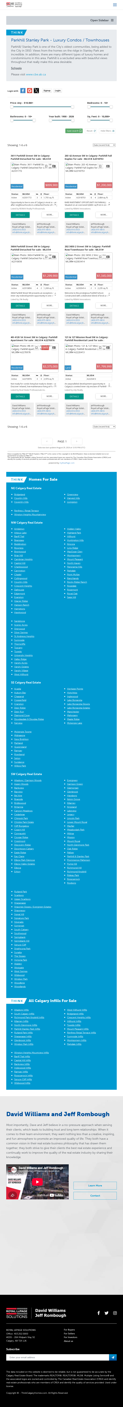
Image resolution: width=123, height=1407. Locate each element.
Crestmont (19, 841)
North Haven (73, 563)
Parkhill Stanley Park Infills (27, 1029)
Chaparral (19, 696)
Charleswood (21, 567)
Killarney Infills (21, 1021)
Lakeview (71, 810)
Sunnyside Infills (75, 1036)
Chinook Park (21, 818)
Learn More (95, 1185)
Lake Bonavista (74, 700)
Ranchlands (73, 578)
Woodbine (19, 983)
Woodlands (20, 986)
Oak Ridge (72, 848)
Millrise (70, 833)
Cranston (19, 704)
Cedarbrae (19, 814)
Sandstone (19, 621)
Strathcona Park (22, 948)
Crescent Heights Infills (79, 1017)
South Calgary (21, 929)
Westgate (19, 967)
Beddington (20, 544)
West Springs (20, 971)
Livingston (72, 502)
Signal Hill (19, 914)
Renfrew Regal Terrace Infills (81, 1032)
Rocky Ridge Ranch (77, 582)
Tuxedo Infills (73, 1025)
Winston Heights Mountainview (30, 514)
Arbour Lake (20, 532)
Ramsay (18, 750)
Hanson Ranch (21, 605)
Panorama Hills (74, 567)
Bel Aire (18, 795)
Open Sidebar (99, 20)
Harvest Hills (73, 498)
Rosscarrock (73, 879)
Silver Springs (21, 632)
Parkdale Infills (74, 1044)
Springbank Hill (21, 941)
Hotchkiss (72, 692)
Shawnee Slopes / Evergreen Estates (32, 907)
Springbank (19, 937)
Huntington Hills (75, 540)
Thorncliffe (19, 644)
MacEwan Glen (74, 551)
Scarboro (19, 895)
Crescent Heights (23, 586)
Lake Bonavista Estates (78, 708)
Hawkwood (20, 612)
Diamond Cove (22, 715)
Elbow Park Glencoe (24, 860)
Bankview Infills (22, 1064)
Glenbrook (72, 791)
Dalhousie (19, 589)
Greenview (72, 494)
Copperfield (20, 700)
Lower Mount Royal (77, 822)
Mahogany (72, 715)
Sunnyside (19, 640)
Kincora (71, 544)
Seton (17, 758)
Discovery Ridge (22, 845)
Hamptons (19, 608)
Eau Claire (19, 856)
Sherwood (19, 628)
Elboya (17, 867)
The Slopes (19, 956)
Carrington (19, 570)
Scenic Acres (21, 625)
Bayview (18, 791)
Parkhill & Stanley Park (78, 856)
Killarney (71, 803)
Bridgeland (19, 494)
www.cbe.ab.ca (36, 74)
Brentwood (20, 551)
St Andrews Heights (24, 636)
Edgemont (19, 593)
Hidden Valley (74, 529)
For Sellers (69, 1333)
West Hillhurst (21, 674)
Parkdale (71, 570)
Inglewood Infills (22, 1068)
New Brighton (21, 739)
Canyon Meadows (23, 810)
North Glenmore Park (78, 845)
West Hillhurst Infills (77, 1010)
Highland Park (74, 532)
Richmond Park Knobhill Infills (29, 1017)
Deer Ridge (20, 708)
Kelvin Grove (73, 799)
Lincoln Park (73, 818)
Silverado (19, 922)
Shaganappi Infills (23, 1036)
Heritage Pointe (75, 688)
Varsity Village (21, 670)
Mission (71, 837)
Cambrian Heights (23, 559)
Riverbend (19, 754)
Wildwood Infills (22, 1083)
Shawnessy (19, 910)
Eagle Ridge (20, 852)
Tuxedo (18, 651)
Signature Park (21, 918)
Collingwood (20, 578)
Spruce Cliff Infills (23, 1079)
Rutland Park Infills (23, 1032)
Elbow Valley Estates (24, 864)
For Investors (70, 1337)
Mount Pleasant (75, 559)
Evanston (19, 597)
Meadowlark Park (75, 829)
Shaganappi (20, 903)
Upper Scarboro (22, 899)
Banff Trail (19, 536)
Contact (95, 1195)
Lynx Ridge (72, 548)
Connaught (20, 833)
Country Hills (20, 498)
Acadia (17, 688)
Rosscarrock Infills (23, 1075)
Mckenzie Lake (74, 723)
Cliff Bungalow (21, 826)
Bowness (18, 548)
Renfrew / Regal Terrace (26, 510)
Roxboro (71, 883)
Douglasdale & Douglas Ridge (29, 719)
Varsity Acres (20, 663)
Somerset (19, 925)
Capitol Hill (19, 563)
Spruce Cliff (20, 944)
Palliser (70, 852)
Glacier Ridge (21, 601)
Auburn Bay (20, 692)
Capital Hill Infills (22, 1060)
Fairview (18, 723)
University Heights (23, 655)
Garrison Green (75, 784)
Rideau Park (73, 875)
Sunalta (18, 952)
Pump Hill (72, 864)
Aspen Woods (21, 784)
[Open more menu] (115, 4)
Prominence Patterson (78, 860)
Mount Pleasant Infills (78, 1029)
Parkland (18, 743)
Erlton (17, 871)
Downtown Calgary (24, 848)
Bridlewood (20, 803)
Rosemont (72, 589)
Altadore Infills (21, 1010)
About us (68, 1341)
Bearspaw (19, 540)
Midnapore (19, 735)
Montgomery (74, 555)
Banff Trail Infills (22, 1056)
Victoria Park (20, 960)
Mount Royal (73, 841)
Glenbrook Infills (22, 1040)
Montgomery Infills (76, 1040)
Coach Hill (19, 829)
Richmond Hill (74, 867)
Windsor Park (21, 979)
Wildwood (19, 975)
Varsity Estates (21, 666)
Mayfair (70, 826)
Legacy (70, 814)
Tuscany (18, 647)
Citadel (17, 574)
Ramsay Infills (21, 1071)
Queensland (20, 747)
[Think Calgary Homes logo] (14, 4)
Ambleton (19, 529)
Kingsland (72, 807)
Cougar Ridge (21, 837)
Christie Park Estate (24, 822)
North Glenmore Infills (25, 1025)
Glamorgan (72, 788)
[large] (98, 1313)
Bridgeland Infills (75, 1013)
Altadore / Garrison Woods (27, 780)
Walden (18, 963)
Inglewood (72, 696)
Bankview (19, 788)
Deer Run (19, 711)
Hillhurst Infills (74, 1021)
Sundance (19, 762)
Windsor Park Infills (23, 1044)
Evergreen (72, 780)
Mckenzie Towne (23, 731)
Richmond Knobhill (76, 871)
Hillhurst (71, 536)
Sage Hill (71, 597)
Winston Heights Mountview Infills (31, 1052)
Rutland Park (20, 891)
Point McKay (73, 574)
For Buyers (69, 1329)
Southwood (20, 933)
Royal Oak (72, 593)
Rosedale (71, 586)
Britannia (18, 807)
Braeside (18, 799)
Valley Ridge (20, 659)
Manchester (73, 711)
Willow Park (20, 765)
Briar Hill (18, 555)
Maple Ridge (73, 719)
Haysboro (72, 795)
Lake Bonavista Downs (78, 704)
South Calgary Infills (24, 1013)
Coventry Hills (21, 502)
